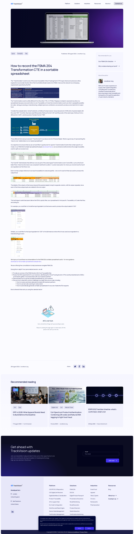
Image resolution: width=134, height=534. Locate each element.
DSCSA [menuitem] (72, 492)
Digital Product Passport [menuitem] (77, 495)
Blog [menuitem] (109, 489)
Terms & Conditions (73, 532)
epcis (13, 53)
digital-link (55, 407)
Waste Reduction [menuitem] (75, 511)
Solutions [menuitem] (73, 486)
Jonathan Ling (81, 54)
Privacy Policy (83, 532)
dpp (20, 407)
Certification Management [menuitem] (56, 514)
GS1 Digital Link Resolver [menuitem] (56, 492)
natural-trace (69, 407)
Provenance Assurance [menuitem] (76, 499)
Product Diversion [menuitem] (75, 508)
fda (26, 53)
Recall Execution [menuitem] (74, 505)
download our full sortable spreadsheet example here (26, 261)
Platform (67, 4)
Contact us (118, 3)
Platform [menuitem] (52, 486)
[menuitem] (112, 494)
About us (107, 4)
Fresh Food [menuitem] (93, 489)
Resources (97, 4)
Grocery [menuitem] (92, 499)
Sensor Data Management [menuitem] (56, 511)
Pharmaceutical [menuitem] (94, 505)
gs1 (15, 407)
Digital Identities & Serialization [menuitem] (57, 495)
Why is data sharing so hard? (108, 66)
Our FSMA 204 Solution (106, 61)
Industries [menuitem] (93, 486)
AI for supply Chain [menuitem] (54, 502)
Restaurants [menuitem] (94, 502)
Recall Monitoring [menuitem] (75, 502)
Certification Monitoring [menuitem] (76, 514)
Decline (89, 528)
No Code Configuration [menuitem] (55, 505)
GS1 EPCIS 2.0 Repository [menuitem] (56, 489)
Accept (79, 528)
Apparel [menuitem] (92, 492)
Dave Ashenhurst (102, 424)
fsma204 (20, 53)
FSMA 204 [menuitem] (72, 489)
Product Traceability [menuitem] (55, 499)
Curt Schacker (27, 424)
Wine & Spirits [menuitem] (94, 495)
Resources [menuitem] (112, 486)
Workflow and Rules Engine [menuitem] (56, 508)
